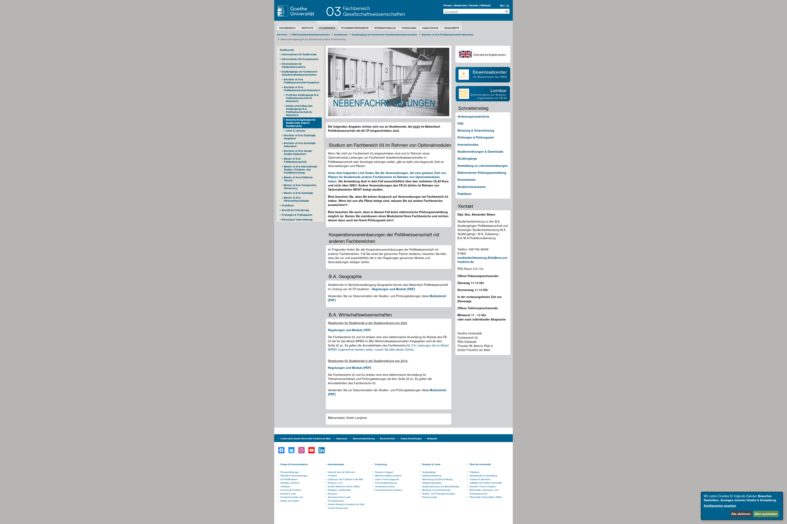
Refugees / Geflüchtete (339, 489)
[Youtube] (311, 450)
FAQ (460, 123)
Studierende (327, 28)
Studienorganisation (432, 482)
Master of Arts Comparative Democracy (300, 186)
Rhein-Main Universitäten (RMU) (486, 497)
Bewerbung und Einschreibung (437, 479)
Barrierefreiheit (387, 438)
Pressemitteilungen (289, 472)
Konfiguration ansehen (720, 506)
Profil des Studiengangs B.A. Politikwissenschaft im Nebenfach (302, 98)
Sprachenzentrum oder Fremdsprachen (339, 498)
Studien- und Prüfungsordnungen (438, 493)
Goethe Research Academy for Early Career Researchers (346, 505)
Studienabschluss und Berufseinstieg (440, 486)
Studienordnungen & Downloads (480, 151)
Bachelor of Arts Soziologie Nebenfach (300, 144)
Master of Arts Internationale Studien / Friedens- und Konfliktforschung (300, 169)
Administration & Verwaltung (483, 475)
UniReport (285, 486)
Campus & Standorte (480, 479)
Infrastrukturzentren (385, 486)
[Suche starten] (507, 11)
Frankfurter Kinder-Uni (291, 497)
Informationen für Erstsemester (300, 59)
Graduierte (451, 28)
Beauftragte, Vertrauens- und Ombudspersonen (484, 491)
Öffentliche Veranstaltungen (294, 475)
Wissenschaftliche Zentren (388, 475)
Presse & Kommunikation (294, 464)
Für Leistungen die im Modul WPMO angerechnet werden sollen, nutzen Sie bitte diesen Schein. (388, 347)
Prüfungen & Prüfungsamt (297, 215)
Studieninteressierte (354, 28)
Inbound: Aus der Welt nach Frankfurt (341, 473)
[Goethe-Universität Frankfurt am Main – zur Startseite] (300, 11)
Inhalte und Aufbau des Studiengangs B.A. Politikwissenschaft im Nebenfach (299, 110)
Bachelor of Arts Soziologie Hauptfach (300, 136)
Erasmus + (333, 493)
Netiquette (432, 438)
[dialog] (742, 506)
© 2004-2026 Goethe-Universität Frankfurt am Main (305, 438)
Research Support (384, 472)
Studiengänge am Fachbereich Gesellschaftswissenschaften (384, 34)
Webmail (485, 5)
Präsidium (474, 472)
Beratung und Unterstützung (436, 489)
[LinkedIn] (321, 450)
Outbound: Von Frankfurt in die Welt (345, 479)
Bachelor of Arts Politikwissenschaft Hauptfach (301, 80)
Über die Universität (480, 464)
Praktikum (288, 205)
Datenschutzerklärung (364, 438)
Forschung (409, 28)
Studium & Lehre (431, 464)
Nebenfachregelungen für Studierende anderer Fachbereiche (301, 123)
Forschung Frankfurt (290, 489)
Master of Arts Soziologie (298, 193)
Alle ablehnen (741, 514)
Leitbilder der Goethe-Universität (486, 482)
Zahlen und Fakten (289, 500)
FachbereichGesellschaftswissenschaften (374, 11)
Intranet (473, 5)
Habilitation (430, 28)
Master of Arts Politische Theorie (298, 178)
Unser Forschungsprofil (387, 479)
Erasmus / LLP (335, 482)
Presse (448, 5)
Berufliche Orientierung (295, 210)
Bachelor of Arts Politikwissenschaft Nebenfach (447, 34)
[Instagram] (301, 450)
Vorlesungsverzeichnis (473, 116)
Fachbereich (287, 28)
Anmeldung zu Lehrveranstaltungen (482, 166)
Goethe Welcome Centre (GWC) (344, 486)
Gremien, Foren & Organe (483, 486)
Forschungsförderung (386, 482)
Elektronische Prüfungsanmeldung (481, 172)
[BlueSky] (291, 450)
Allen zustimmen (765, 514)
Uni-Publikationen (289, 479)
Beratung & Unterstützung (297, 219)
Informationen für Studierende (299, 54)
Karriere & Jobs (288, 493)
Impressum (341, 438)
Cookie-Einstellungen (411, 438)
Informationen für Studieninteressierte (294, 65)
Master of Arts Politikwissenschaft (295, 160)
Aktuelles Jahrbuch (289, 482)
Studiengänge (467, 158)
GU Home (282, 34)
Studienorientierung (431, 475)
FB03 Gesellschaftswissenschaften (311, 34)
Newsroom (460, 5)
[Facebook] (281, 450)
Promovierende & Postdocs (388, 489)
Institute (307, 28)
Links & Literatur (295, 130)
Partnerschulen (429, 497)
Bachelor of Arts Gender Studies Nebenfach (298, 152)
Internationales (385, 28)
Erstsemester (466, 179)
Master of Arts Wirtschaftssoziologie (296, 199)
